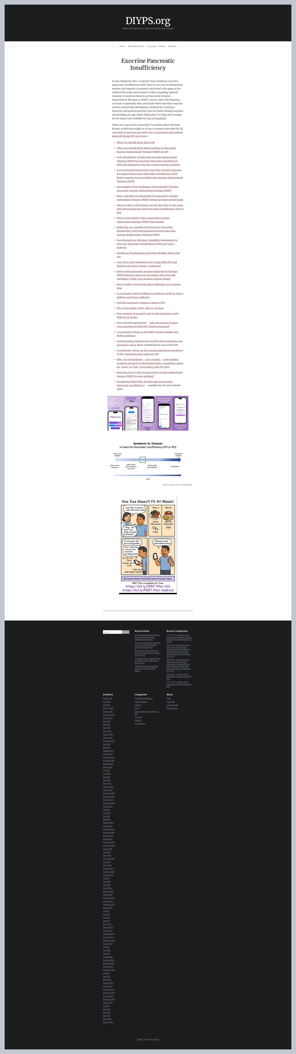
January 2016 (108, 957)
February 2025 (108, 734)
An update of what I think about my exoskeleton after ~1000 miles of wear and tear (147, 660)
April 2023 (106, 780)
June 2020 (106, 852)
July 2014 (106, 1006)
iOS (149, 118)
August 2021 (107, 839)
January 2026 (108, 711)
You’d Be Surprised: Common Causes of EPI (141, 302)
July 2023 (106, 770)
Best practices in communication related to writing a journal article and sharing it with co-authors (179, 638)
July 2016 (106, 947)
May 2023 (106, 777)
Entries (170, 702)
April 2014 (106, 1016)
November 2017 (108, 898)
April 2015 (106, 976)
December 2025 (108, 715)
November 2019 (108, 859)
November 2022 (108, 796)
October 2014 (108, 996)
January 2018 (108, 895)
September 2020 (109, 846)
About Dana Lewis (136, 46)
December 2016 (108, 934)
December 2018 (108, 872)
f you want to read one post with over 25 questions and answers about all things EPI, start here (147, 132)
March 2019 (107, 865)
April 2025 (106, 728)
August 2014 (107, 1002)
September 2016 (109, 940)
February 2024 (108, 751)
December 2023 (108, 757)
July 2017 (106, 911)
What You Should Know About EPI (136, 142)
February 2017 (108, 927)
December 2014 (108, 989)
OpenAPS (138, 717)
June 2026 (106, 702)
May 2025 (106, 724)
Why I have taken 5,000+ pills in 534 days (140, 308)
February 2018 (108, 891)
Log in (168, 698)
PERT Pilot (151, 114)
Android (160, 118)
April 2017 (106, 921)
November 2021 (108, 832)
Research (172, 46)
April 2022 (106, 819)
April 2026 (106, 705)
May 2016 (106, 953)
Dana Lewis (170, 645)
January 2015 (108, 986)
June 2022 (106, 813)
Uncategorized (140, 723)
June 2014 (106, 1009)
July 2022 (106, 809)
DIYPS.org (148, 21)
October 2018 (108, 875)
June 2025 (106, 721)
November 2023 (108, 760)
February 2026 (108, 708)
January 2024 (108, 754)
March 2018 (107, 888)
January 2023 (108, 790)
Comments (172, 705)
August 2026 (107, 698)
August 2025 (107, 718)
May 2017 (106, 917)
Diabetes (138, 705)
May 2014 (106, 1012)
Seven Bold (155, 1039)
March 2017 (107, 924)
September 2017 (109, 904)
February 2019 (108, 868)
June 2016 (106, 950)
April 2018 (106, 885)
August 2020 (107, 849)
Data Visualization (141, 702)
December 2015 (108, 960)
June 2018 (106, 882)
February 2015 (108, 983)
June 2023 (106, 773)
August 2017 (107, 908)
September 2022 (109, 803)
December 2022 (108, 793)
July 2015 (106, 973)
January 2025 (108, 737)
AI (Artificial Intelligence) (144, 698)
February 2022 (108, 823)
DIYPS (137, 708)
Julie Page (170, 659)
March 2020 (107, 855)
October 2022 (108, 800)
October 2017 (108, 901)
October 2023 (108, 764)
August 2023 (107, 767)
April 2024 (106, 747)
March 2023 (107, 783)
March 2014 (107, 1019)
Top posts (151, 46)
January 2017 (108, 931)
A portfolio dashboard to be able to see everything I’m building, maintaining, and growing (147, 637)
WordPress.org (171, 708)
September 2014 (109, 999)
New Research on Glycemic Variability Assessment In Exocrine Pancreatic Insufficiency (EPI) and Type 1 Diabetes (147, 244)
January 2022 (108, 826)
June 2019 (106, 862)
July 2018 (106, 878)
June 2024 (106, 744)
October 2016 (108, 937)
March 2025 (107, 731)
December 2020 (108, 842)
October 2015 (108, 967)
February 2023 (108, 787)
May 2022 (106, 816)
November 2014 (108, 993)
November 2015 (108, 963)
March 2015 (107, 980)
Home (122, 46)
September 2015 (109, 970)
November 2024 (108, 741)
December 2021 (108, 829)
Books (162, 46)
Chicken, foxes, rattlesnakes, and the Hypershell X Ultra (178, 676)
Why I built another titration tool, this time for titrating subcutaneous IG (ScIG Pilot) (148, 653)
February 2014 (108, 1022)
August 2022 (107, 806)
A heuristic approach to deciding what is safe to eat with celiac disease (146, 668)
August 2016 (107, 944)
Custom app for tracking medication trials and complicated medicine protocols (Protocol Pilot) (147, 645)
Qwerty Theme (142, 1039)
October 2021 (108, 836)
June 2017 (106, 914)
